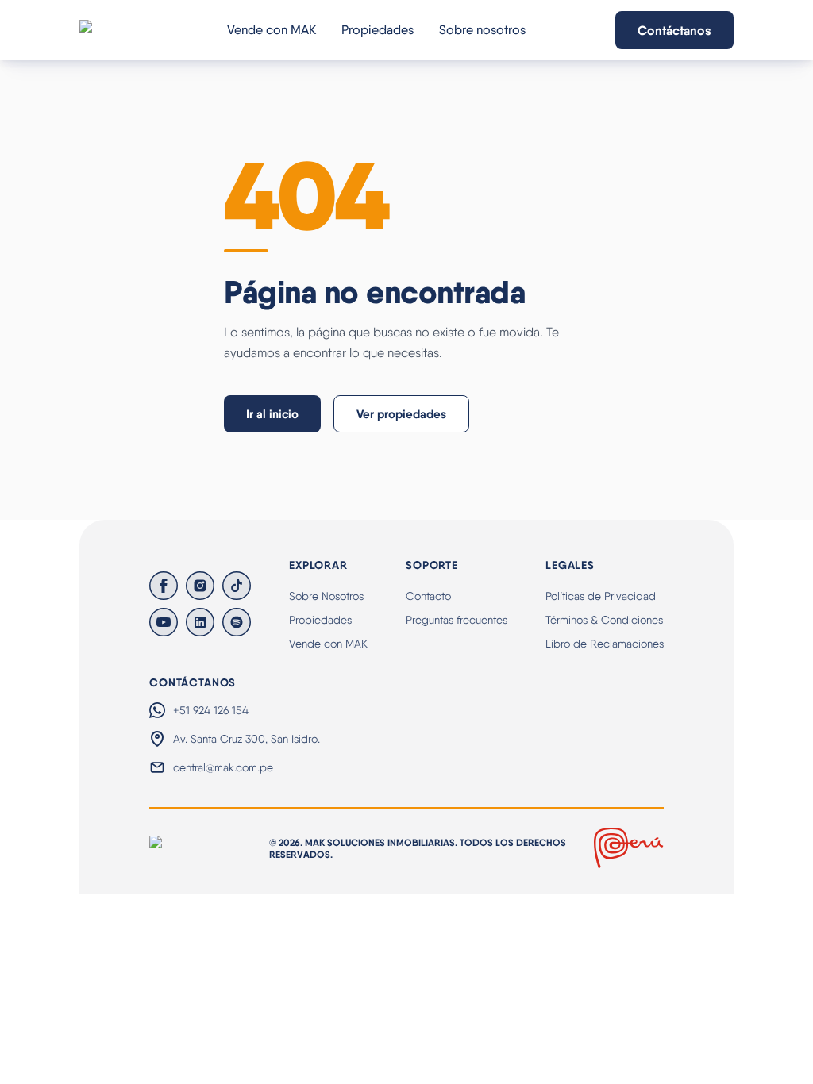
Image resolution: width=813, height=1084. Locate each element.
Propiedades (377, 29)
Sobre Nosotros (326, 596)
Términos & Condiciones (604, 619)
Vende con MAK (271, 29)
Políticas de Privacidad (600, 596)
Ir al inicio (272, 413)
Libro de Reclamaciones (604, 643)
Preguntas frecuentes (456, 619)
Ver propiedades (401, 413)
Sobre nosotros (482, 29)
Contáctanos (674, 30)
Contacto (428, 596)
